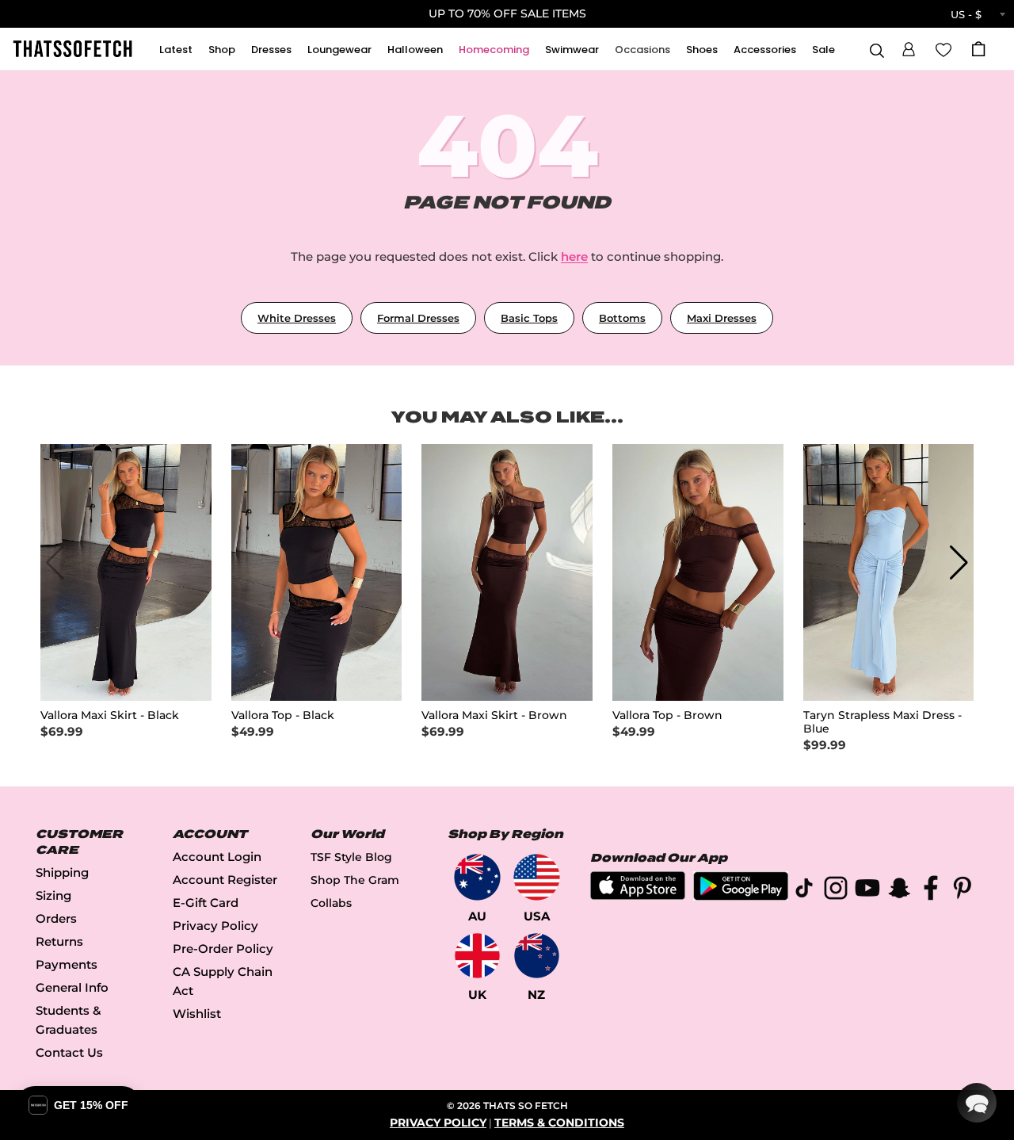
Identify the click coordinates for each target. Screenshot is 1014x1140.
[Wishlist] (943, 48)
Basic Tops (529, 318)
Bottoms (622, 318)
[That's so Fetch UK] (477, 955)
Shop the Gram (355, 880)
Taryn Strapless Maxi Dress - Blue (882, 722)
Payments (66, 964)
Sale (823, 49)
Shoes (702, 49)
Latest (176, 49)
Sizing (53, 895)
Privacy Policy (215, 925)
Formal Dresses (418, 318)
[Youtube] (867, 890)
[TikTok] (804, 890)
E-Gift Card (205, 902)
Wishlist (197, 1013)
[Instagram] (836, 890)
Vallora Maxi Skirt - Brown (494, 715)
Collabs (331, 903)
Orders (56, 918)
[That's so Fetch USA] (536, 877)
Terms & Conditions (559, 1122)
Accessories (765, 49)
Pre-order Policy (223, 948)
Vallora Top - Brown (667, 715)
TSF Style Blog (351, 857)
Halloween (415, 49)
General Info (72, 987)
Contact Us (69, 1052)
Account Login (217, 856)
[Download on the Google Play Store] (740, 896)
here (574, 256)
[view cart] (978, 48)
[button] (909, 46)
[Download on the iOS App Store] (637, 895)
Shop (221, 49)
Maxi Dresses (722, 318)
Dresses (271, 49)
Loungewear (339, 49)
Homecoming (494, 49)
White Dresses (296, 318)
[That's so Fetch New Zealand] (536, 955)
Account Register (225, 879)
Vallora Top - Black (282, 715)
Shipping (62, 872)
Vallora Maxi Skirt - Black (109, 715)
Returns (59, 941)
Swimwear (572, 49)
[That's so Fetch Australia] (477, 877)
